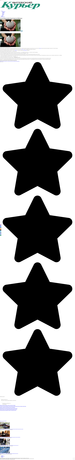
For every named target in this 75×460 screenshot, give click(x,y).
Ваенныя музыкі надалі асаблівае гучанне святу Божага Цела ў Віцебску (7, 405)
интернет (9, 61)
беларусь (2, 61)
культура (12, 61)
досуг (7, 61)
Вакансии (2, 456)
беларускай (16, 50)
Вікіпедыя (40, 48)
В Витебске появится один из (3, 409)
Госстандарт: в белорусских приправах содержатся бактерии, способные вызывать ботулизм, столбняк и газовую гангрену (13, 406)
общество (17, 61)
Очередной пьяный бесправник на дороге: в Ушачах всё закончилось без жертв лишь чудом (9, 445)
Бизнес (3, 14)
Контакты (2, 16)
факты (18, 61)
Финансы (3, 12)
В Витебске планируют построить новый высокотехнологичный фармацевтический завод (9, 453)
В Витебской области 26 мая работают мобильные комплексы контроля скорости (8, 408)
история (11, 61)
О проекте (2, 455)
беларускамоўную (25, 50)
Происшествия (3, 11)
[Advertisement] (17, 416)
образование (15, 61)
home (0, 61)
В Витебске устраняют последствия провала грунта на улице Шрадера (7, 407)
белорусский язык (5, 61)
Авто (2, 13)
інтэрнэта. (22, 49)
